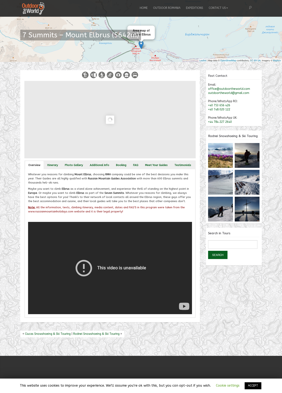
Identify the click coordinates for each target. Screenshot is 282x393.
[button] (34, 165)
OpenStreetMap (228, 60)
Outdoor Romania (166, 8)
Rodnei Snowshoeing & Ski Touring (96, 334)
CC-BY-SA (255, 60)
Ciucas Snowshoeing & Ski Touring (48, 334)
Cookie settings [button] (227, 385)
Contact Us (217, 8)
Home (144, 8)
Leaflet (202, 60)
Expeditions (194, 8)
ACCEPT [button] (253, 385)
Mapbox (277, 60)
